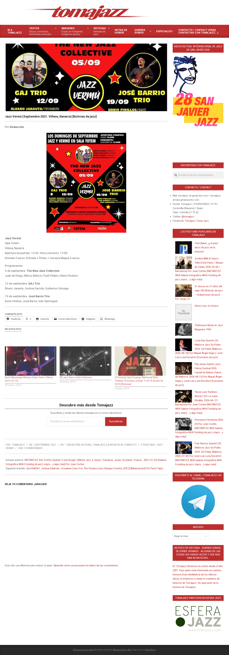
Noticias (86, 444)
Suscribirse (116, 421)
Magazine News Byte (122, 649)
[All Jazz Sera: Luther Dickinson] (85, 361)
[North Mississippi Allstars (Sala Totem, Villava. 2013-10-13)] (30, 361)
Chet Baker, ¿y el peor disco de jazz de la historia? (206, 247)
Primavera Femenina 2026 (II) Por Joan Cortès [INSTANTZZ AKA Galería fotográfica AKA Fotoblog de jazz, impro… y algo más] (199, 428)
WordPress (151, 649)
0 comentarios (33, 448)
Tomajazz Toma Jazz (197, 220)
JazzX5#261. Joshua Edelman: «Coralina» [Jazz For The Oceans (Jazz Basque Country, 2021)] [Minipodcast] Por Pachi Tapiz (94, 468)
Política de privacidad (83, 649)
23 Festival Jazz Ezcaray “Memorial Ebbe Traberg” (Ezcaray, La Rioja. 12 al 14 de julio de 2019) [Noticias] (139, 380)
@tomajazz (188, 216)
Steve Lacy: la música (206, 305)
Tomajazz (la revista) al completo (115, 444)
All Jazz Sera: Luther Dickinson (76, 377)
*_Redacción (72, 444)
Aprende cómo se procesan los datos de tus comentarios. (86, 565)
